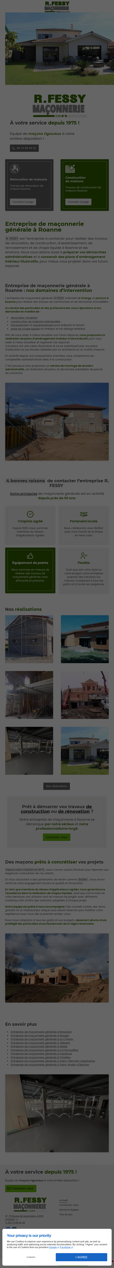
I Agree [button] (81, 1257)
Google (53, 1247)
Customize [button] (31, 1257)
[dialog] (57, 1247)
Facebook (65, 1247)
